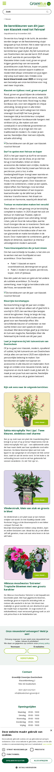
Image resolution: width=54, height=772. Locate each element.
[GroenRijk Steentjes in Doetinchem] (41, 4)
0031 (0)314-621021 (27, 689)
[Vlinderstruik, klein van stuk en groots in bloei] (27, 487)
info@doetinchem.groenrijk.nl (27, 693)
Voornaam (15, 647)
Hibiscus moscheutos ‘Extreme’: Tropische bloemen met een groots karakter (25, 586)
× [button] (51, 730)
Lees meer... (40, 422)
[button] (27, 767)
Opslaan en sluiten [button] (15, 760)
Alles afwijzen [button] (41, 760)
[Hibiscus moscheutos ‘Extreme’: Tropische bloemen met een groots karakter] (27, 562)
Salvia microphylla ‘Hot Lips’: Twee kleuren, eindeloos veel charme (24, 432)
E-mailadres (39, 647)
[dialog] (27, 750)
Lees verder (47, 744)
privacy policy (43, 643)
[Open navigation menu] (4, 3)
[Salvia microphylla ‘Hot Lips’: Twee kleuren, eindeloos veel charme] (27, 410)
